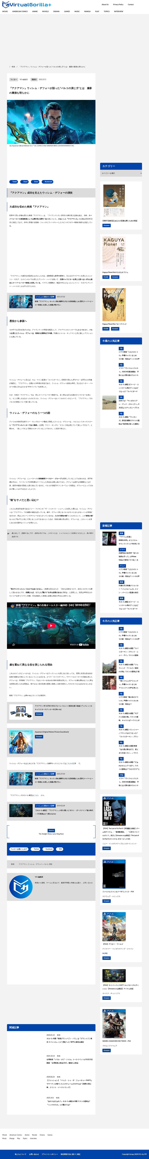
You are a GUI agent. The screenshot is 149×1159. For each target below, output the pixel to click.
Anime (35, 11)
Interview (118, 11)
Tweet (14, 182)
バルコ (45, 864)
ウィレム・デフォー (35, 864)
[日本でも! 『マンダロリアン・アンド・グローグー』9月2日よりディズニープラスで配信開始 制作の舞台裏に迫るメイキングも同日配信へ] (109, 403)
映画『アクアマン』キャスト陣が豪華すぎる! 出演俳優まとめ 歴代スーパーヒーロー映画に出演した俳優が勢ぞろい (64, 303)
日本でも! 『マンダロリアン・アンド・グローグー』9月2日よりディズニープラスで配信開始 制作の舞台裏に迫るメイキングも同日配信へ (129, 405)
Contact (131, 4)
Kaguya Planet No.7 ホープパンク (114, 324)
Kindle (106, 277)
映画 (12, 864)
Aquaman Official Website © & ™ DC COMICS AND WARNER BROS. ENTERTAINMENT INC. (43, 146)
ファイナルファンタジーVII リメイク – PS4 (118, 892)
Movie (5, 11)
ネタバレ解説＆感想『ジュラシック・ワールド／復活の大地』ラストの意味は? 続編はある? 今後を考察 (129, 668)
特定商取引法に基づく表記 (70, 1154)
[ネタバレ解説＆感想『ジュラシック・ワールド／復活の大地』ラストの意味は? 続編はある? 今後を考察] (109, 666)
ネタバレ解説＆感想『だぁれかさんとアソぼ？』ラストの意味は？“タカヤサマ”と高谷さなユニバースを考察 (129, 766)
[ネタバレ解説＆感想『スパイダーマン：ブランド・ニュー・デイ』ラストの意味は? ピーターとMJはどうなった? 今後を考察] (109, 650)
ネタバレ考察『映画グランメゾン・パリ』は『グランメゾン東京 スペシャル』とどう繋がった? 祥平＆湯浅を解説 (69, 1040)
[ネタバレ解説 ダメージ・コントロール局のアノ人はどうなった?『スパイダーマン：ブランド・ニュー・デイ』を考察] (109, 386)
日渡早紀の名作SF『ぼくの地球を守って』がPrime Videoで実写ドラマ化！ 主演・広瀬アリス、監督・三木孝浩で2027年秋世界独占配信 (129, 557)
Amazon (39, 714)
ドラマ (122, 549)
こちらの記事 (71, 763)
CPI (145, 1154)
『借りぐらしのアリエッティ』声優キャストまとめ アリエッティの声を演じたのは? (128, 685)
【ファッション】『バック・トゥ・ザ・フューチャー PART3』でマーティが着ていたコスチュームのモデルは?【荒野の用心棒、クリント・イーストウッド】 (70, 1084)
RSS (60, 849)
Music (77, 11)
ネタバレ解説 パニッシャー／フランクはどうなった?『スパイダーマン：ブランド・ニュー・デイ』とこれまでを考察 (129, 733)
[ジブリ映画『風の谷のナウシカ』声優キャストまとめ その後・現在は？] (109, 699)
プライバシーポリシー (50, 1154)
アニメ (122, 566)
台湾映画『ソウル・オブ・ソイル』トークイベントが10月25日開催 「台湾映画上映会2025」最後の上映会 (70, 1061)
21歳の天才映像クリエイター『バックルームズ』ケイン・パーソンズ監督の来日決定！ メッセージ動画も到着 (129, 589)
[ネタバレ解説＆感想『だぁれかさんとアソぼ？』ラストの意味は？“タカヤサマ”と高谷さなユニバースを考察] (109, 764)
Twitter (36, 849)
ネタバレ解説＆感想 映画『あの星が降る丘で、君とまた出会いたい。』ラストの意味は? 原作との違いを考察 (129, 750)
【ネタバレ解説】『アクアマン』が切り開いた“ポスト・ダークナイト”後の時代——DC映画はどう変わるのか (64, 812)
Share (25, 182)
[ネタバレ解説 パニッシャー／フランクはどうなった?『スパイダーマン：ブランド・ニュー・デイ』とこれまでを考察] (109, 731)
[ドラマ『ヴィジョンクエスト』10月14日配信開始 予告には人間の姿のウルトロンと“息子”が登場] (109, 370)
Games (67, 11)
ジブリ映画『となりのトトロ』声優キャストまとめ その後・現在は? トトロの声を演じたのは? (129, 356)
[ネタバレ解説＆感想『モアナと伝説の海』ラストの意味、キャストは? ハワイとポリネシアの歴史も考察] (109, 715)
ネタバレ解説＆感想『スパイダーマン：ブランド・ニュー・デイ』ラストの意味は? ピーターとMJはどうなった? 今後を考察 (128, 652)
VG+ (140, 1154)
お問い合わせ (88, 883)
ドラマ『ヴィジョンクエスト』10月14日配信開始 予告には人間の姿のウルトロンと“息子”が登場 (129, 372)
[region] (74, 39)
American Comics (20, 11)
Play (97, 11)
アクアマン (23, 864)
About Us (105, 4)
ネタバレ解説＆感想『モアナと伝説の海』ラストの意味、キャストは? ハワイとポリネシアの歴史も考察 (129, 717)
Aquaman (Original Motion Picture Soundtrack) (52, 732)
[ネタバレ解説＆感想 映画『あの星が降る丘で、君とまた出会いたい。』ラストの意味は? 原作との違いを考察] (109, 748)
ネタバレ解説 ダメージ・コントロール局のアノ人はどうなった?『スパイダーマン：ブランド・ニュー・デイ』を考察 (129, 388)
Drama (56, 11)
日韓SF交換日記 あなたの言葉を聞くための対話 (119, 221)
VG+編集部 (24, 79)
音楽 (121, 533)
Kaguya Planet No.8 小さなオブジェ (115, 272)
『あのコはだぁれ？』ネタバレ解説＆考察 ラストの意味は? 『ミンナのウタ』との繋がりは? (68, 1103)
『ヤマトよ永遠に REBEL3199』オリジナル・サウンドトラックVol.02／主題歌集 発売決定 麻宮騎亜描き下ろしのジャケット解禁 (129, 541)
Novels (45, 11)
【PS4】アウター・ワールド (112, 944)
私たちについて (20, 1154)
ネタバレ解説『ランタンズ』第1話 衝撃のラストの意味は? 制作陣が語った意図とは (129, 421)
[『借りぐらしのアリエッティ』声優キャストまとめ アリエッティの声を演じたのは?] (109, 683)
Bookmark (48, 182)
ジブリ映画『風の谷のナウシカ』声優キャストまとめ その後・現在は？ (128, 700)
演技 (50, 864)
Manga (87, 11)
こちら (36, 795)
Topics (107, 11)
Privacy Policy (118, 4)
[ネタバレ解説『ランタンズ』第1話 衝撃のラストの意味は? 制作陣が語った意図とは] (109, 419)
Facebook (49, 849)
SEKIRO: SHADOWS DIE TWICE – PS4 (116, 1041)
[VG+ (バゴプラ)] (26, 4)
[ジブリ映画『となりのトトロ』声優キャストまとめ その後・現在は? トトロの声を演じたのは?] (109, 354)
